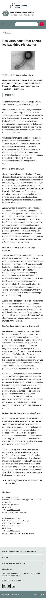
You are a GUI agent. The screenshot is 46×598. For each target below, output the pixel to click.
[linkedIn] (13, 586)
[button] (4, 24)
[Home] (23, 13)
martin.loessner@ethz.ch (17, 512)
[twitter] (4, 586)
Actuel (7, 33)
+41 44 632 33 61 (13, 531)
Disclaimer (6, 594)
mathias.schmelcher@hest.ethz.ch (21, 533)
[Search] (42, 24)
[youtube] (9, 586)
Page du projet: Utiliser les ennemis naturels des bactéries (23, 481)
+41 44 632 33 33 (13, 510)
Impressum (15, 594)
